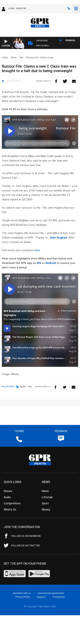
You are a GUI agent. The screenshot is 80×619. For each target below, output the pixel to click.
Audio (7, 497)
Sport (45, 503)
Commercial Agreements (51, 593)
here (37, 250)
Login (11, 8)
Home (5, 57)
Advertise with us (22, 593)
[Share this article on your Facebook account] (56, 81)
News (14, 57)
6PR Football (43, 46)
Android (50, 263)
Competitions (12, 503)
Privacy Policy (22, 596)
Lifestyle (47, 497)
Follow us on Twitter (25, 545)
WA (21, 57)
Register (21, 8)
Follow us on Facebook (26, 536)
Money (46, 509)
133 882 (68, 8)
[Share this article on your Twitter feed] (65, 81)
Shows (8, 491)
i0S (39, 263)
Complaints (58, 596)
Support (41, 596)
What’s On (10, 509)
